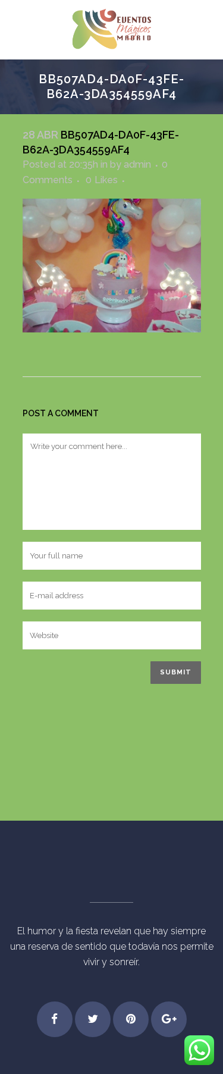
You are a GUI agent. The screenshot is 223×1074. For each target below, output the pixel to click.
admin (137, 164)
